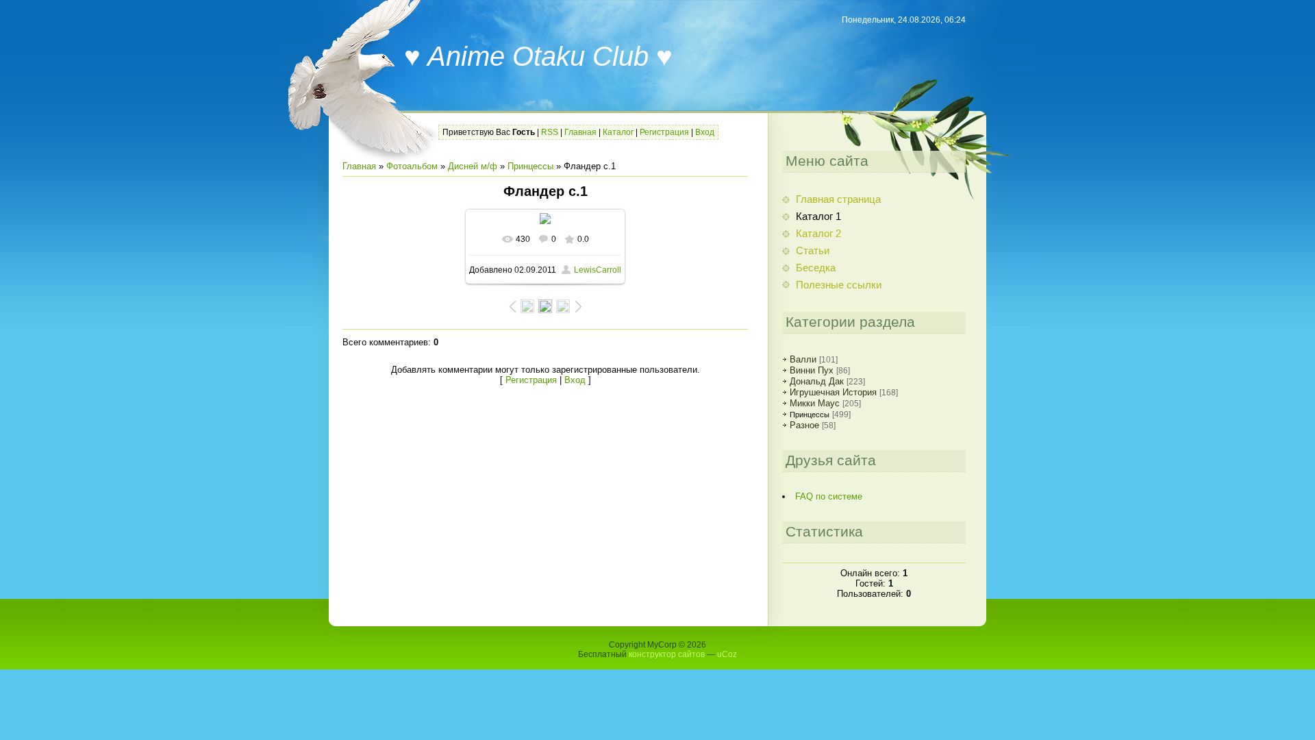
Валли (803, 359)
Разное (804, 425)
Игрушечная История (833, 392)
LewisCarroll (597, 270)
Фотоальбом (412, 166)
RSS (549, 132)
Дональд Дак (817, 381)
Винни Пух (812, 370)
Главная (580, 132)
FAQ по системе (828, 496)
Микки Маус (815, 403)
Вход (704, 132)
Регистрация (664, 132)
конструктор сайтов (667, 654)
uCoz (727, 654)
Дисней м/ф (472, 166)
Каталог (618, 132)
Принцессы (530, 166)
